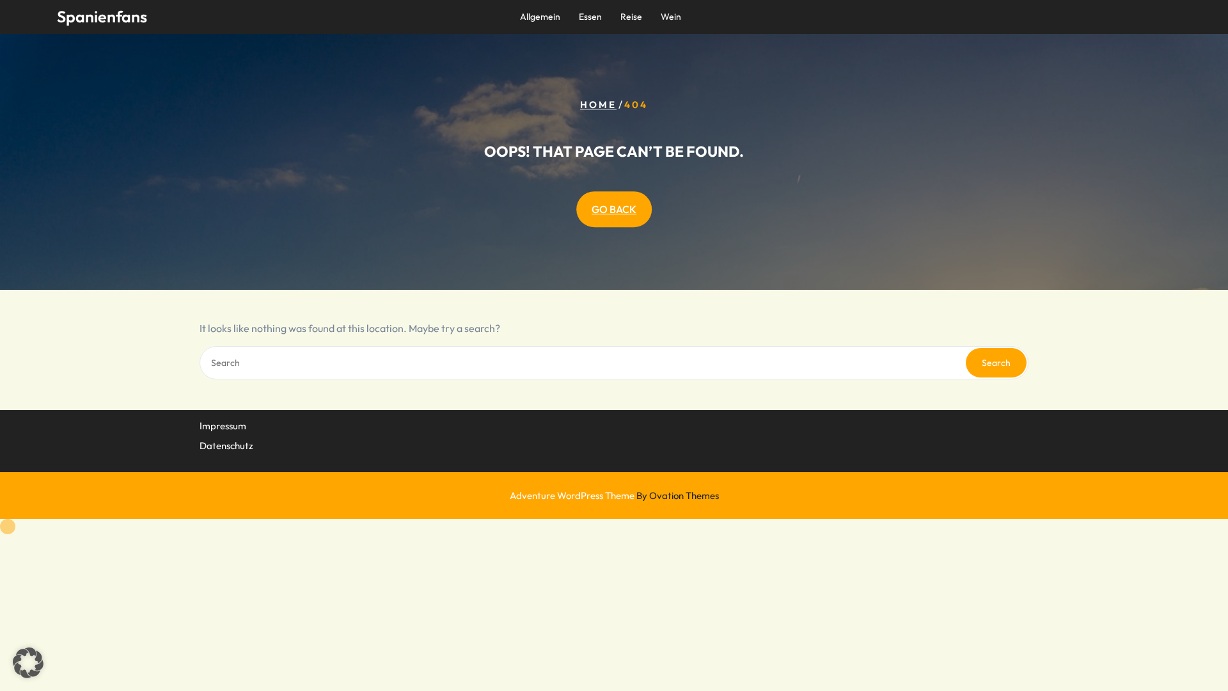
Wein (671, 16)
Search (996, 363)
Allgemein (540, 16)
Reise (631, 16)
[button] (28, 663)
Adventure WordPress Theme (614, 495)
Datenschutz (226, 446)
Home (598, 105)
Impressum (223, 426)
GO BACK (614, 209)
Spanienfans (102, 16)
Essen (590, 16)
